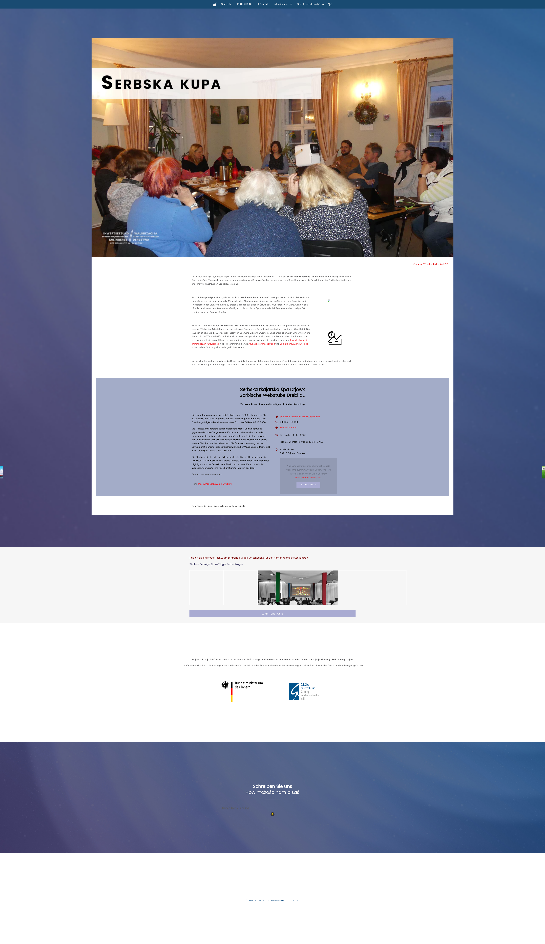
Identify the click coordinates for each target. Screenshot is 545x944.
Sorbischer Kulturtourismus (294, 343)
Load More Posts (272, 613)
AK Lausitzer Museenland (262, 343)
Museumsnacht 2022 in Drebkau (215, 483)
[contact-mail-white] (330, 3)
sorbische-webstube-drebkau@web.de (300, 416)
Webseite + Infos (289, 427)
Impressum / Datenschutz (308, 477)
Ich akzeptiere (308, 484)
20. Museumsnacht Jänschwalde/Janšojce (366, 595)
